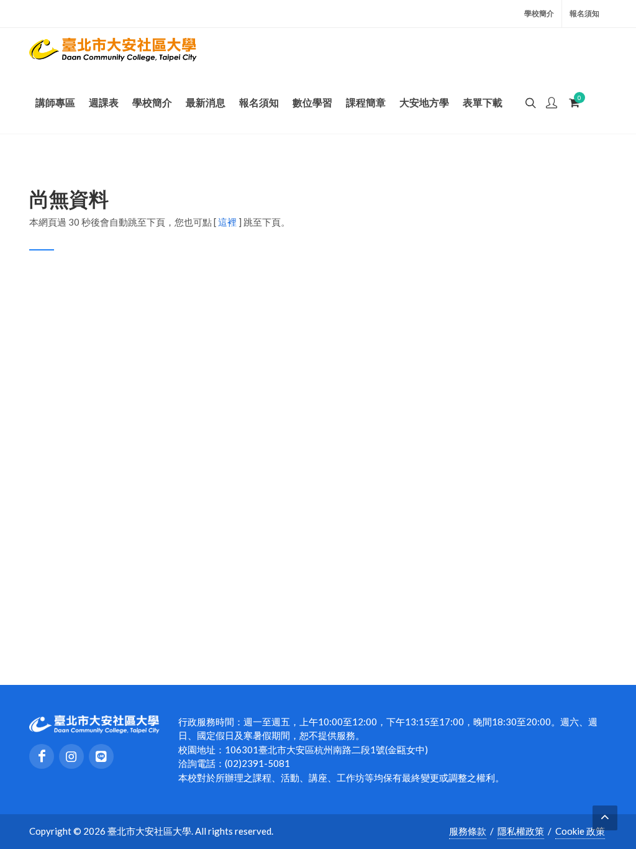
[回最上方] (605, 817)
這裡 (227, 221)
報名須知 (584, 13)
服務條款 (467, 831)
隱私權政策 (520, 831)
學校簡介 (539, 13)
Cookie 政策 (580, 831)
